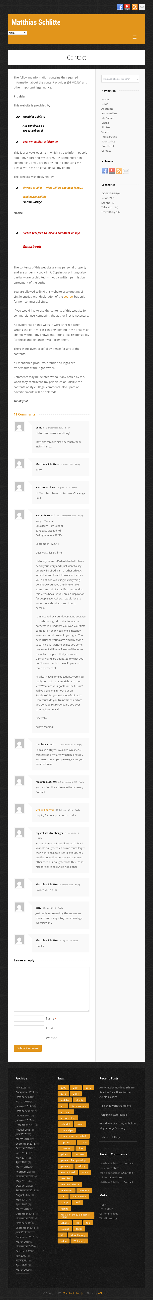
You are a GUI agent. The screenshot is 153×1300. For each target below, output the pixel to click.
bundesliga (67, 1130)
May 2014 (21, 1157)
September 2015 (25, 1143)
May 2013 (21, 1181)
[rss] (134, 7)
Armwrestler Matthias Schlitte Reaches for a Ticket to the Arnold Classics (116, 1092)
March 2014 (22, 1167)
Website (51, 1038)
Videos (105, 132)
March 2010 (22, 1241)
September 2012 (25, 1190)
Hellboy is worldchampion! (115, 1105)
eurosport (66, 1148)
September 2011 (25, 1227)
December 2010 (25, 1237)
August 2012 (23, 1195)
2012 (88, 1087)
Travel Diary (108, 212)
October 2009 (24, 1251)
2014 (76, 1093)
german (79, 1154)
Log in (103, 1204)
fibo (80, 1148)
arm (63, 1106)
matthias (65, 1178)
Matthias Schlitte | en (74, 1293)
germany (66, 1166)
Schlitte (65, 1222)
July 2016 (21, 1134)
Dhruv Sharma (45, 809)
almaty (79, 1100)
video (64, 1241)
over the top (79, 1196)
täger (79, 1228)
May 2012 (21, 1200)
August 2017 (23, 1115)
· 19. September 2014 (66, 515)
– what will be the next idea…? (53, 188)
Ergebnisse (67, 1142)
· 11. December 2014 (65, 744)
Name (51, 1018)
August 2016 (23, 1129)
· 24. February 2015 (63, 809)
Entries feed (106, 1209)
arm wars (66, 1112)
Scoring (105, 203)
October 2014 (24, 1148)
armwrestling (68, 1118)
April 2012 (21, 1204)
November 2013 (25, 1176)
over (63, 1196)
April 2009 (21, 1265)
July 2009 (21, 1255)
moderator (67, 1190)
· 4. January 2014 (65, 464)
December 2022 (25, 1092)
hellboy (81, 1166)
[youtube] (127, 7)
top (88, 1222)
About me (107, 108)
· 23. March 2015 (65, 884)
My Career (107, 118)
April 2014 (21, 1162)
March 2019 (22, 1101)
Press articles (109, 136)
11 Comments (24, 414)
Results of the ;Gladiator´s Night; (75, 1216)
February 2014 (24, 1171)
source (68, 296)
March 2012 (22, 1209)
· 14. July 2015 (64, 940)
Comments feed (108, 1213)
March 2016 (22, 1139)
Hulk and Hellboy (109, 1137)
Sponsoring (108, 141)
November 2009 (25, 1246)
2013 (63, 1093)
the (77, 1222)
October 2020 (24, 1097)
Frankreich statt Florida (113, 1114)
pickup (64, 1202)
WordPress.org (108, 1218)
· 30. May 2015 (49, 907)
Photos (105, 127)
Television (107, 207)
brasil (80, 1124)
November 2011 (25, 1218)
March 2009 (22, 1269)
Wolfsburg (79, 1241)
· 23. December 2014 (67, 781)
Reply (67, 427)
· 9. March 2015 (71, 833)
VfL (62, 1235)
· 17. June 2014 (62, 487)
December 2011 (25, 1214)
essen (83, 1142)
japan (85, 1172)
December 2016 (25, 1125)
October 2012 (24, 1185)
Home (105, 99)
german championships (74, 1160)
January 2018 (23, 1106)
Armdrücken (79, 1106)
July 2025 (21, 1087)
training (65, 1228)
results (64, 1208)
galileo (64, 1154)
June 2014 (21, 1153)
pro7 (77, 1202)
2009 (63, 1087)
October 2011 (24, 1223)
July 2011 (21, 1232)
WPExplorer (104, 1293)
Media (105, 122)
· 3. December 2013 (54, 427)
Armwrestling (109, 113)
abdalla (65, 1100)
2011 (76, 1087)
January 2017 (23, 1120)
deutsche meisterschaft (74, 1136)
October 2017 (24, 1111)
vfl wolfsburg (78, 1235)
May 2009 (21, 1260)
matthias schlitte (70, 1184)
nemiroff (84, 1190)
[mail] (142, 7)
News (104, 104)
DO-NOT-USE (109, 193)
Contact (106, 150)
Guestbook (108, 146)
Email (51, 1028)
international (68, 1172)
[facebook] (120, 7)
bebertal (65, 1124)
